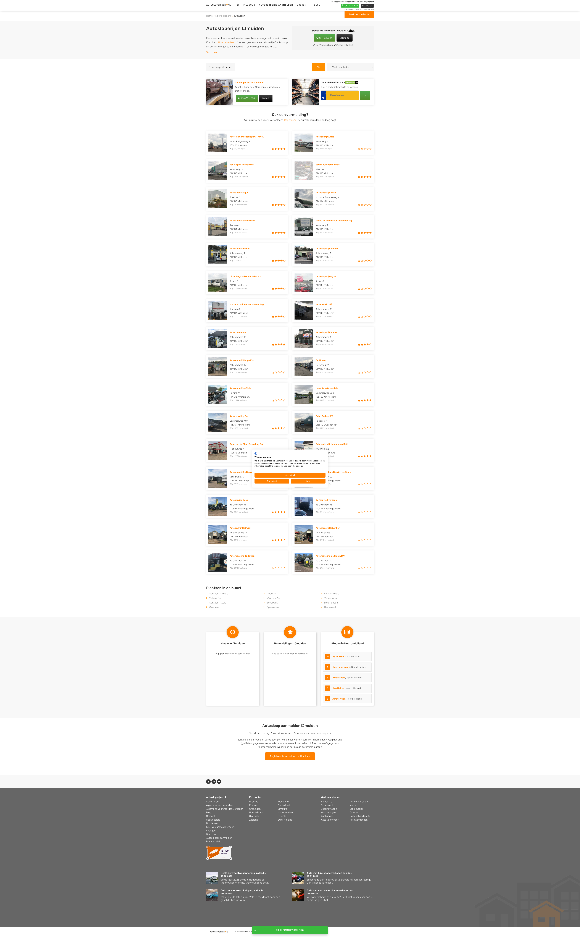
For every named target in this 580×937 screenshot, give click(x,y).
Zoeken (301, 5)
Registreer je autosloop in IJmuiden (290, 756)
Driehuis (271, 593)
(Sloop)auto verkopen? (290, 930)
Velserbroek (330, 598)
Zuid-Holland (285, 819)
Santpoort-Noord (218, 593)
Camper (354, 812)
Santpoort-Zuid (217, 602)
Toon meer (212, 52)
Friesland (254, 805)
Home (209, 15)
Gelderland (284, 805)
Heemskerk (330, 607)
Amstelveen (338, 699)
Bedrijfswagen (329, 808)
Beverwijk (272, 602)
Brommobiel (356, 808)
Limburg (282, 808)
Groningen (255, 808)
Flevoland (283, 801)
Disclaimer (212, 823)
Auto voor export (330, 819)
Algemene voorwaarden (219, 805)
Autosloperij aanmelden (219, 837)
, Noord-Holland (343, 656)
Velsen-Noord (331, 593)
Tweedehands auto (360, 816)
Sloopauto (326, 801)
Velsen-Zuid (215, 598)
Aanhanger (327, 816)
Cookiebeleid (213, 819)
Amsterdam (338, 677)
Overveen (214, 607)
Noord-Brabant (257, 812)
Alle (318, 67)
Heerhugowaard (341, 667)
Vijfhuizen (338, 656)
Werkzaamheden (357, 14)
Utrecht (282, 816)
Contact (210, 816)
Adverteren (212, 801)
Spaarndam (273, 607)
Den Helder (338, 688)
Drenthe (253, 801)
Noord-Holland (223, 15)
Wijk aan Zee (273, 598)
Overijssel (254, 816)
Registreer (290, 120)
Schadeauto (327, 805)
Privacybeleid (213, 841)
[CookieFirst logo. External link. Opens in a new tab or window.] (256, 453)
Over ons (211, 834)
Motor (353, 805)
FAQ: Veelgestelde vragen (220, 827)
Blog (317, 5)
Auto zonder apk (358, 819)
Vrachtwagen (328, 812)
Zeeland (253, 819)
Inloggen (249, 5)
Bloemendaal (331, 602)
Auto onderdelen (359, 801)
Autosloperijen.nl (216, 797)
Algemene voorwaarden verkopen (224, 808)
